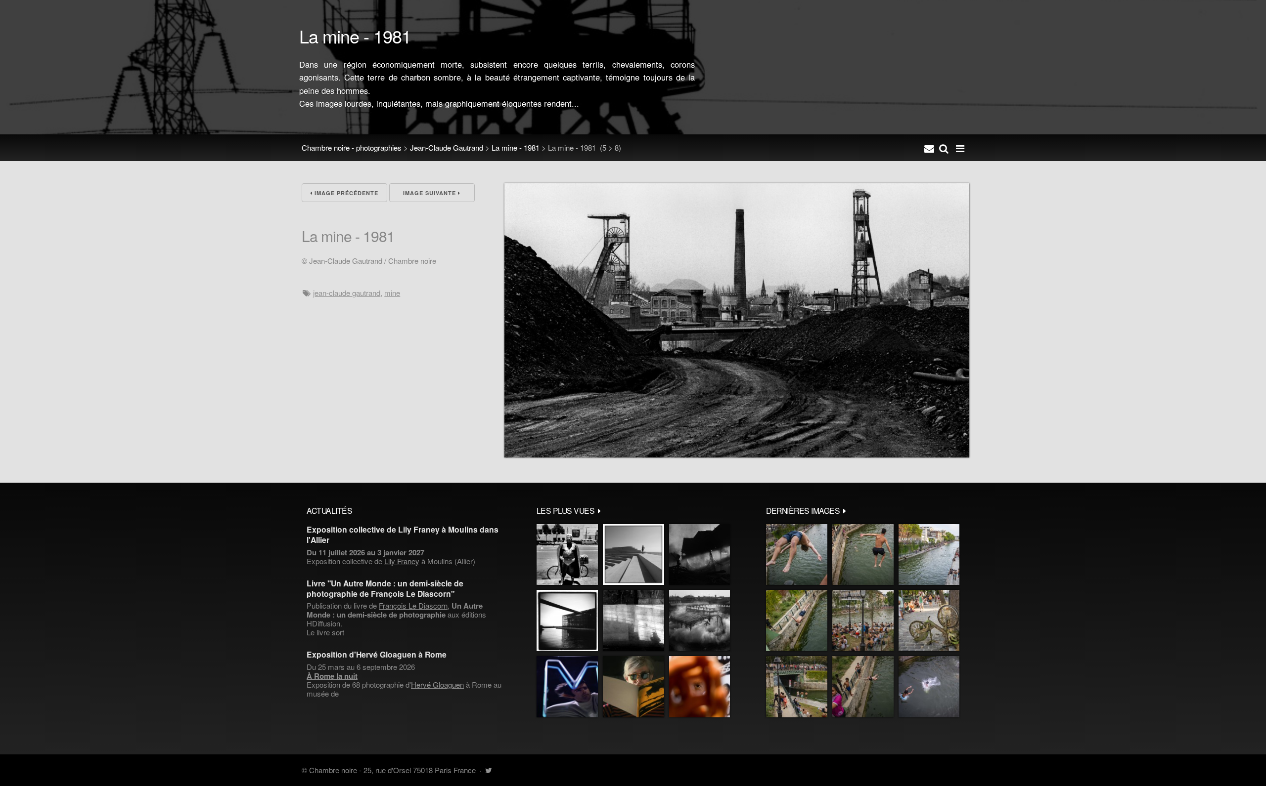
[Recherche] (944, 147)
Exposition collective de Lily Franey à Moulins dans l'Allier (402, 534)
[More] (599, 510)
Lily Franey (401, 561)
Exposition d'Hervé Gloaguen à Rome (377, 654)
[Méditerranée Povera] (633, 554)
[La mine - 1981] (736, 454)
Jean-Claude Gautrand (446, 147)
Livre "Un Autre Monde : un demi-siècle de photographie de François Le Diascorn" (385, 588)
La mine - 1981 (516, 147)
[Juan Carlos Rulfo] (699, 686)
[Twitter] (488, 770)
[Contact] (929, 147)
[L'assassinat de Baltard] (699, 554)
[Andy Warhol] (633, 686)
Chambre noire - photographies (352, 147)
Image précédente (345, 193)
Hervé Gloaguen (437, 684)
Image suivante (430, 193)
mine (392, 293)
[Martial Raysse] (567, 686)
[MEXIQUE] (567, 554)
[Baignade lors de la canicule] (796, 554)
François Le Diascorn (413, 605)
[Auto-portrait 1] (633, 620)
